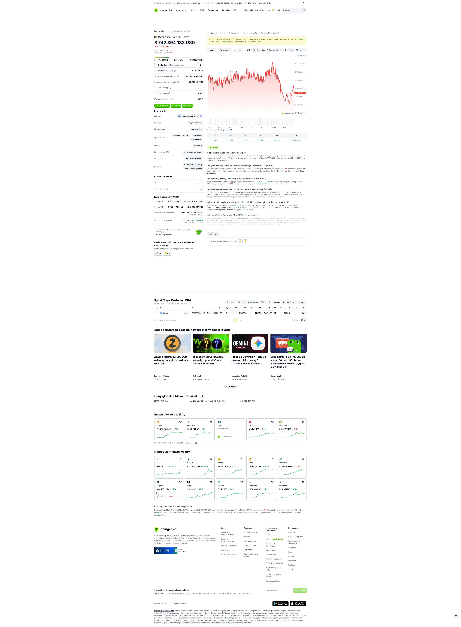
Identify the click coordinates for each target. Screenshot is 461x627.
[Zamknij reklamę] (241, 422)
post (259, 42)
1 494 (173, 3)
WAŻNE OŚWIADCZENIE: (164, 611)
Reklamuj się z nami (163, 235)
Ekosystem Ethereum (224, 210)
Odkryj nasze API (225, 130)
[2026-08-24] (297, 50)
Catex (236, 158)
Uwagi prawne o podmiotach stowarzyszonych (170, 303)
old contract (300, 39)
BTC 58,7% (243, 3)
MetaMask (242, 218)
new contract (221, 42)
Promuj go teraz (188, 443)
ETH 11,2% (252, 3)
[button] (195, 123)
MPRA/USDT (197, 313)
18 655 (162, 3)
